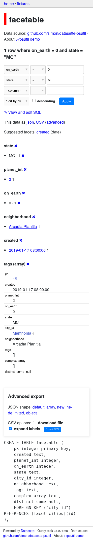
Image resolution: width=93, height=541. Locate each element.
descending (45, 101)
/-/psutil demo (28, 39)
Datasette (27, 530)
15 (15, 278)
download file (50, 423)
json (30, 122)
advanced (55, 122)
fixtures (23, 3)
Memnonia (22, 333)
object (31, 413)
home (9, 3)
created (43, 132)
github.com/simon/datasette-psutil (56, 33)
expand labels (26, 428)
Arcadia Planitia (23, 226)
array (50, 407)
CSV (40, 122)
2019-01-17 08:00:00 (27, 250)
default (38, 407)
